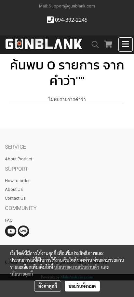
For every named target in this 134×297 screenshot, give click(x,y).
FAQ (9, 220)
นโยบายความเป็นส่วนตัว (76, 267)
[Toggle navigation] (125, 44)
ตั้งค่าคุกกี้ (47, 286)
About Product (18, 158)
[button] (93, 44)
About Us (14, 189)
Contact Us (15, 198)
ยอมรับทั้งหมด (82, 286)
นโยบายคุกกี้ (21, 274)
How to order (17, 180)
